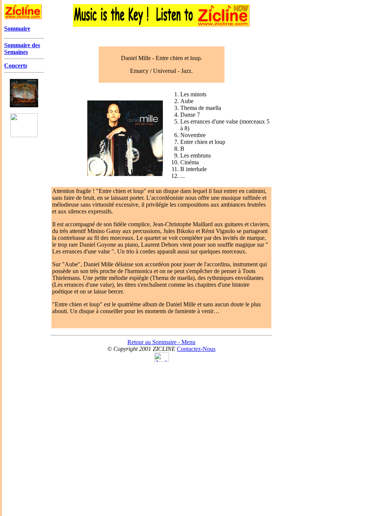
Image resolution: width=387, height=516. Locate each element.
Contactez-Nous (196, 349)
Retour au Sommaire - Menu (161, 342)
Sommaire (17, 28)
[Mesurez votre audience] (161, 360)
